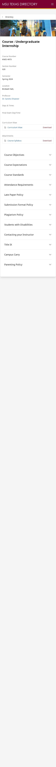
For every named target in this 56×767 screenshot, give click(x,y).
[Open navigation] (52, 4)
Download (47, 127)
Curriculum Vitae (15, 127)
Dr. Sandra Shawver (10, 99)
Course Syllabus (14, 140)
